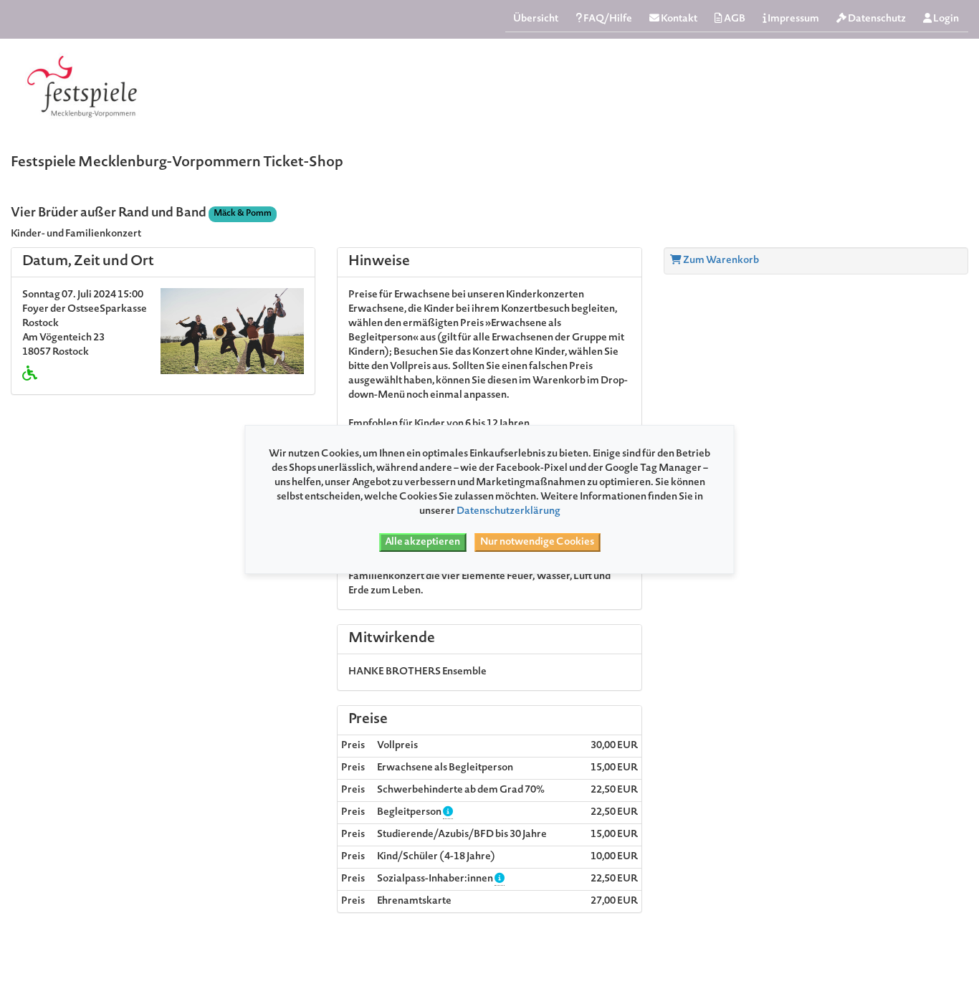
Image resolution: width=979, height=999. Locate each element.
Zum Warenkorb (720, 261)
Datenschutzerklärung (508, 511)
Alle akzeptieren (422, 542)
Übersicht (535, 19)
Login (945, 19)
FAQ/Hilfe (607, 19)
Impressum (792, 19)
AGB (733, 19)
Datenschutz (876, 19)
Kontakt (678, 19)
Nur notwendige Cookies (537, 542)
